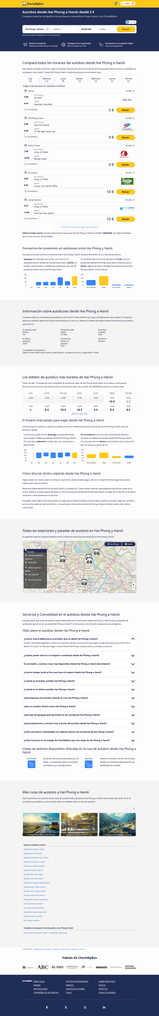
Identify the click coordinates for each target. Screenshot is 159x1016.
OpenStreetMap (123, 592)
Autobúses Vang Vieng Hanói (35, 912)
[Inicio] (33, 3)
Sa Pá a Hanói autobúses (33, 904)
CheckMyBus (27, 949)
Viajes (69, 992)
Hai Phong (114, 544)
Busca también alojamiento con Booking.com (42, 35)
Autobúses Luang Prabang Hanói (37, 883)
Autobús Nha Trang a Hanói (35, 891)
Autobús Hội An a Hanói (33, 870)
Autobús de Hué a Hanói (33, 874)
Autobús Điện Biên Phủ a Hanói (36, 858)
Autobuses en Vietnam (43, 949)
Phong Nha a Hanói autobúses (36, 899)
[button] (84, 582)
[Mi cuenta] (115, 3)
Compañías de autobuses (46, 992)
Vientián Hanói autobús (33, 916)
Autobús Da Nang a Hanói (34, 849)
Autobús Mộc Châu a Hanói (34, 887)
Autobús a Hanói (78, 949)
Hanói (129, 544)
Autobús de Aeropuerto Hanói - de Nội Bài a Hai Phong (45, 933)
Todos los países (107, 992)
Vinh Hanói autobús (31, 920)
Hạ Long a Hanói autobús (34, 908)
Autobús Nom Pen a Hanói (34, 895)
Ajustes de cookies (75, 989)
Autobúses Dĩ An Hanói (33, 853)
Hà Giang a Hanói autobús (34, 866)
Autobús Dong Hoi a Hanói (34, 862)
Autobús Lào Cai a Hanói (33, 878)
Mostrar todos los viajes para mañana (81, 227)
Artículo (103, 989)
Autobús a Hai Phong (61, 949)
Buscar (125, 110)
